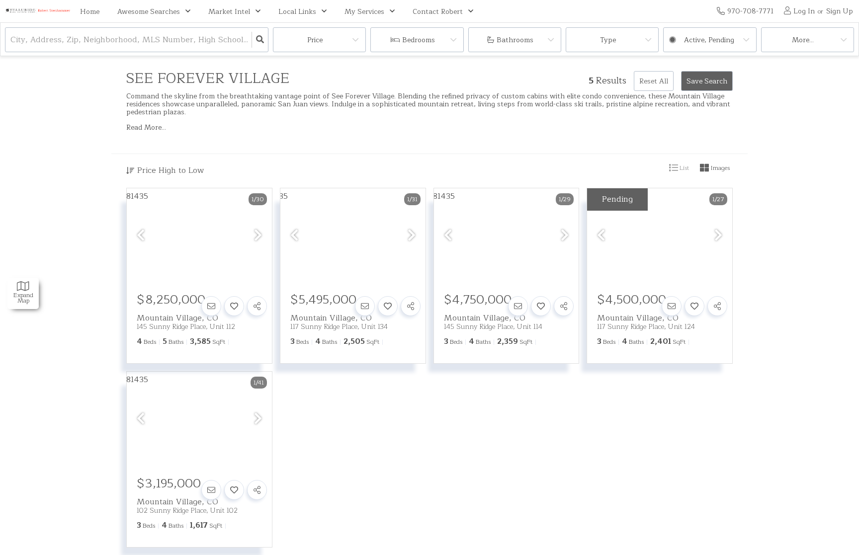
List (683, 168)
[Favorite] (234, 306)
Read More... (146, 128)
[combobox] (11, 40)
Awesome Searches (148, 11)
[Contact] (211, 306)
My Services (364, 11)
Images (719, 168)
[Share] (257, 306)
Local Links (297, 11)
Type (608, 40)
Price (315, 40)
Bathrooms (515, 40)
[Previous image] (141, 236)
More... (803, 40)
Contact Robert (438, 11)
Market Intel (229, 11)
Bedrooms (418, 40)
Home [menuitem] (89, 11)
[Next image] (258, 236)
